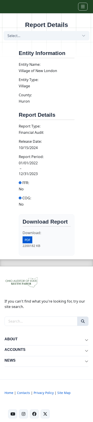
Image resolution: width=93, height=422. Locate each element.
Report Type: (29, 126)
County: (25, 94)
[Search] (82, 321)
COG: (26, 198)
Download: (32, 232)
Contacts (23, 393)
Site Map (64, 393)
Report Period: (31, 156)
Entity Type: (28, 79)
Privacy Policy (44, 393)
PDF (27, 240)
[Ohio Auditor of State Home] (11, 6)
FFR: (25, 182)
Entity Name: (29, 64)
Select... (13, 35)
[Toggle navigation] (83, 7)
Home (9, 393)
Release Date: (30, 141)
